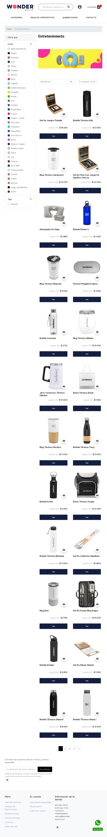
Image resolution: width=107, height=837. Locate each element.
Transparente (17, 170)
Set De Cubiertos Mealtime (86, 556)
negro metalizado (19, 187)
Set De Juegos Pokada (51, 120)
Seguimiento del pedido (41, 802)
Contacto (9, 822)
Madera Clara (17, 148)
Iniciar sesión (36, 806)
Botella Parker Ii (81, 229)
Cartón (14, 174)
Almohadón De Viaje (49, 229)
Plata (13, 66)
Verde (13, 96)
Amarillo (14, 92)
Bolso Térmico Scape (83, 501)
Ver (53, 136)
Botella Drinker (47, 665)
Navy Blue (15, 131)
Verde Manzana (18, 88)
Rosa (13, 139)
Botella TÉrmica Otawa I (84, 719)
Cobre (14, 178)
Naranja (15, 57)
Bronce (14, 183)
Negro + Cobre (17, 118)
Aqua (13, 152)
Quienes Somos (12, 813)
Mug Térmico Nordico (50, 447)
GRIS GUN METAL (18, 49)
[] (30, 44)
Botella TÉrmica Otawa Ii (51, 719)
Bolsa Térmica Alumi (83, 393)
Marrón (14, 161)
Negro (14, 53)
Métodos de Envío (13, 802)
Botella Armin (46, 501)
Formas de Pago (12, 818)
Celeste (14, 83)
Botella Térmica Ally (83, 120)
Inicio (9, 29)
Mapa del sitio (11, 826)
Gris (12, 100)
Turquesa (15, 126)
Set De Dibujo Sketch (83, 665)
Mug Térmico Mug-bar (51, 284)
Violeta (14, 105)
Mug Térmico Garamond (51, 175)
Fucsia (14, 113)
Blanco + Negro (18, 144)
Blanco (14, 75)
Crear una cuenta (38, 811)
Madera (14, 70)
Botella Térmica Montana (52, 556)
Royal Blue (16, 109)
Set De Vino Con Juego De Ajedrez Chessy (86, 176)
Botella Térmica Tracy (84, 447)
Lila (12, 157)
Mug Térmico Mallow (83, 338)
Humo (13, 191)
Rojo (13, 79)
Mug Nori (44, 610)
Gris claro (15, 122)
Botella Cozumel (48, 338)
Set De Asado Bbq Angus (85, 610)
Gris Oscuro (16, 135)
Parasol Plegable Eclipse (85, 284)
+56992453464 (61, 813)
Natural (14, 204)
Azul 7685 (15, 165)
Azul (13, 62)
